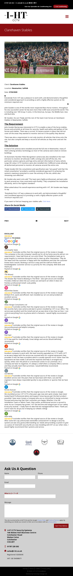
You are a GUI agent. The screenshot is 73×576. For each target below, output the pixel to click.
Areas (31, 568)
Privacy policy (46, 568)
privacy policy (52, 522)
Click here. (46, 201)
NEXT (66, 221)
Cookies (37, 568)
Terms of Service (54, 520)
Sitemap (25, 568)
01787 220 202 (9, 3)
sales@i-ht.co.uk (22, 3)
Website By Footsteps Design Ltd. (36, 574)
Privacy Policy (41, 520)
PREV (6, 221)
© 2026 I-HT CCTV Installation (36, 571)
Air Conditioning (61, 6)
